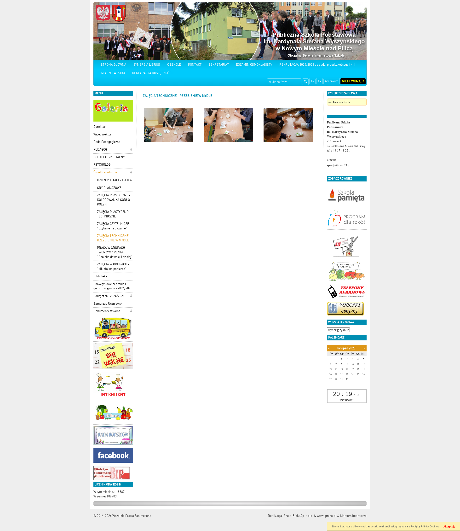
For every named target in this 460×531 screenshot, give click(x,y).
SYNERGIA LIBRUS (146, 64)
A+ (319, 81)
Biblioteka (100, 276)
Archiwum (331, 81)
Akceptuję (449, 526)
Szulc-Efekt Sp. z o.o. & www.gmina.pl (310, 516)
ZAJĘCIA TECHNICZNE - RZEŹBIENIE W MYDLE (114, 238)
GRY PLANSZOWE (109, 188)
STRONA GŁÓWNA (113, 64)
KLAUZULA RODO (113, 73)
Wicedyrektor (102, 134)
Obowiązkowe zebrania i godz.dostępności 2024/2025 (112, 286)
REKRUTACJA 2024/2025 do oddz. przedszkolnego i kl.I (317, 64)
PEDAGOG (100, 149)
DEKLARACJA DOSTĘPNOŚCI (152, 73)
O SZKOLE (174, 64)
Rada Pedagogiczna (106, 142)
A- (312, 81)
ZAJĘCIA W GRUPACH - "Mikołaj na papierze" (113, 267)
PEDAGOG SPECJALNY (109, 157)
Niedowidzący (353, 81)
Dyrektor (99, 126)
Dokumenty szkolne (106, 311)
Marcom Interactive (353, 516)
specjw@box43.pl (339, 165)
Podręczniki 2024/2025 (109, 296)
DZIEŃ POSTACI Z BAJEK (114, 180)
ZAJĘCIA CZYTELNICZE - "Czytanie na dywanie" (114, 226)
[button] (131, 150)
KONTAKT (194, 64)
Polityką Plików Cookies (425, 526)
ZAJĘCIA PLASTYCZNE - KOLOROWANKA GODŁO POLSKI (114, 199)
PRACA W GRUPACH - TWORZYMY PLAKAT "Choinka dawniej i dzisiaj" (114, 252)
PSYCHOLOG (101, 164)
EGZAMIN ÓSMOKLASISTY (254, 64)
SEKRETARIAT (219, 64)
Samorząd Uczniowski (108, 303)
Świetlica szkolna (105, 172)
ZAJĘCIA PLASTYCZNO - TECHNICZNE (114, 214)
